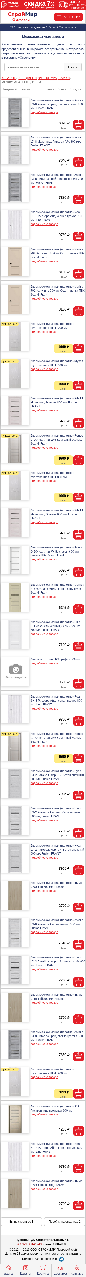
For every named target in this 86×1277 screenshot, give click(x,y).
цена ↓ (64, 89)
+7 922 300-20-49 (29, 1244)
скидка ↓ (78, 89)
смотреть (70, 27)
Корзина (43, 1273)
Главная (8, 1273)
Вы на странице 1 (21, 1221)
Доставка (60, 1273)
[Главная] (23, 15)
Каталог (26, 1273)
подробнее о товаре (44, 112)
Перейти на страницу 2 (65, 1221)
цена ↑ (52, 89)
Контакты (77, 1273)
